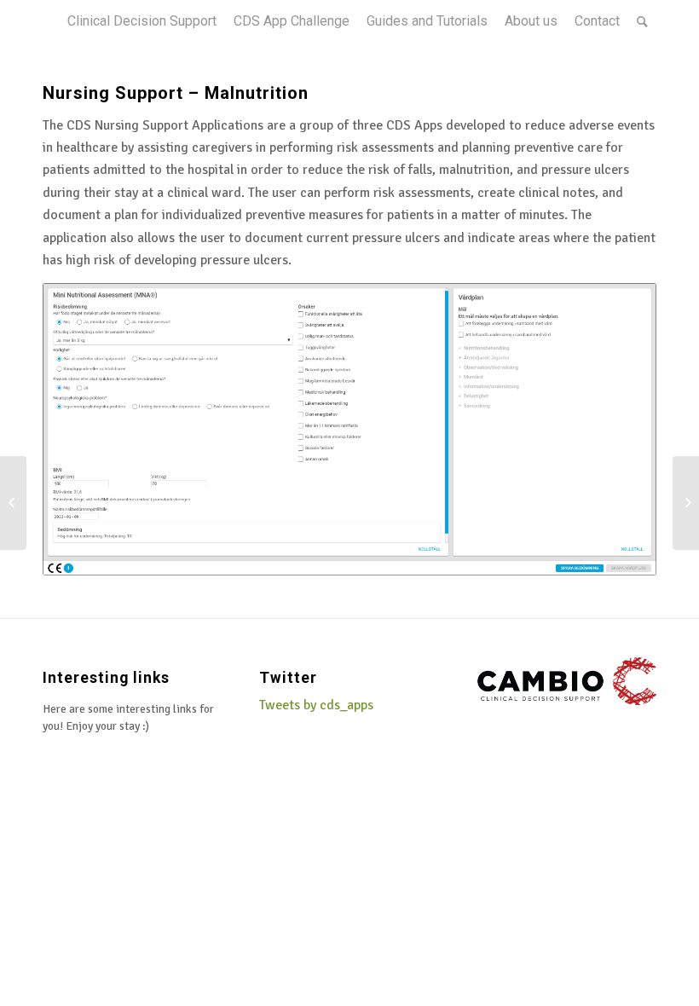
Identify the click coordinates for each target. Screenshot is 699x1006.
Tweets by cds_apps (316, 705)
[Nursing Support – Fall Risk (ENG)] (13, 503)
